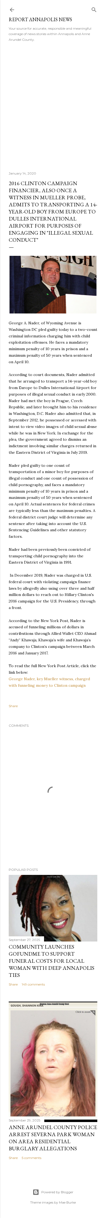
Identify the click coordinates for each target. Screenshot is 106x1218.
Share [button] (13, 706)
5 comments (31, 1158)
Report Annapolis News (40, 19)
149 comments (33, 984)
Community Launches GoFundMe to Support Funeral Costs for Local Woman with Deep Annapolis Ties (51, 960)
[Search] (94, 8)
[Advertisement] (53, 105)
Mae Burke (67, 1202)
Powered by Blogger (57, 1192)
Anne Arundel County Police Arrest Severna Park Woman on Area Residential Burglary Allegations (53, 1138)
